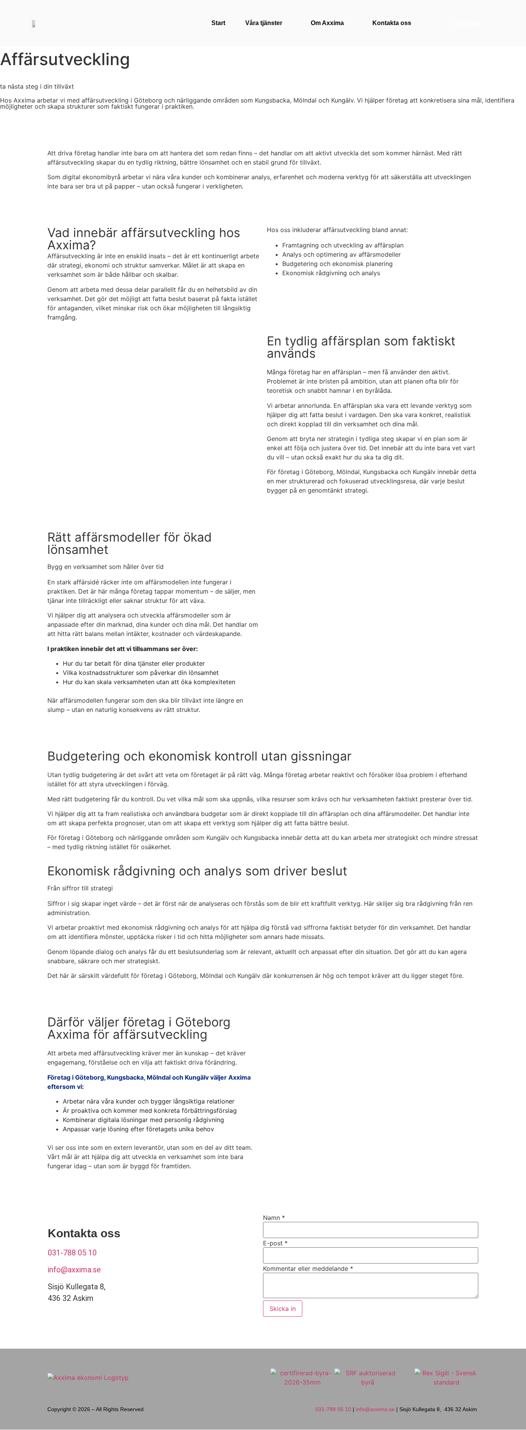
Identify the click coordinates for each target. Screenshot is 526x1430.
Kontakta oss (391, 23)
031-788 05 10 (72, 1252)
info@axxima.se (74, 1269)
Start (218, 23)
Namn (274, 1218)
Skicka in (283, 1308)
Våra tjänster (263, 23)
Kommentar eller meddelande (308, 1268)
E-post (275, 1243)
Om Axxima (327, 23)
